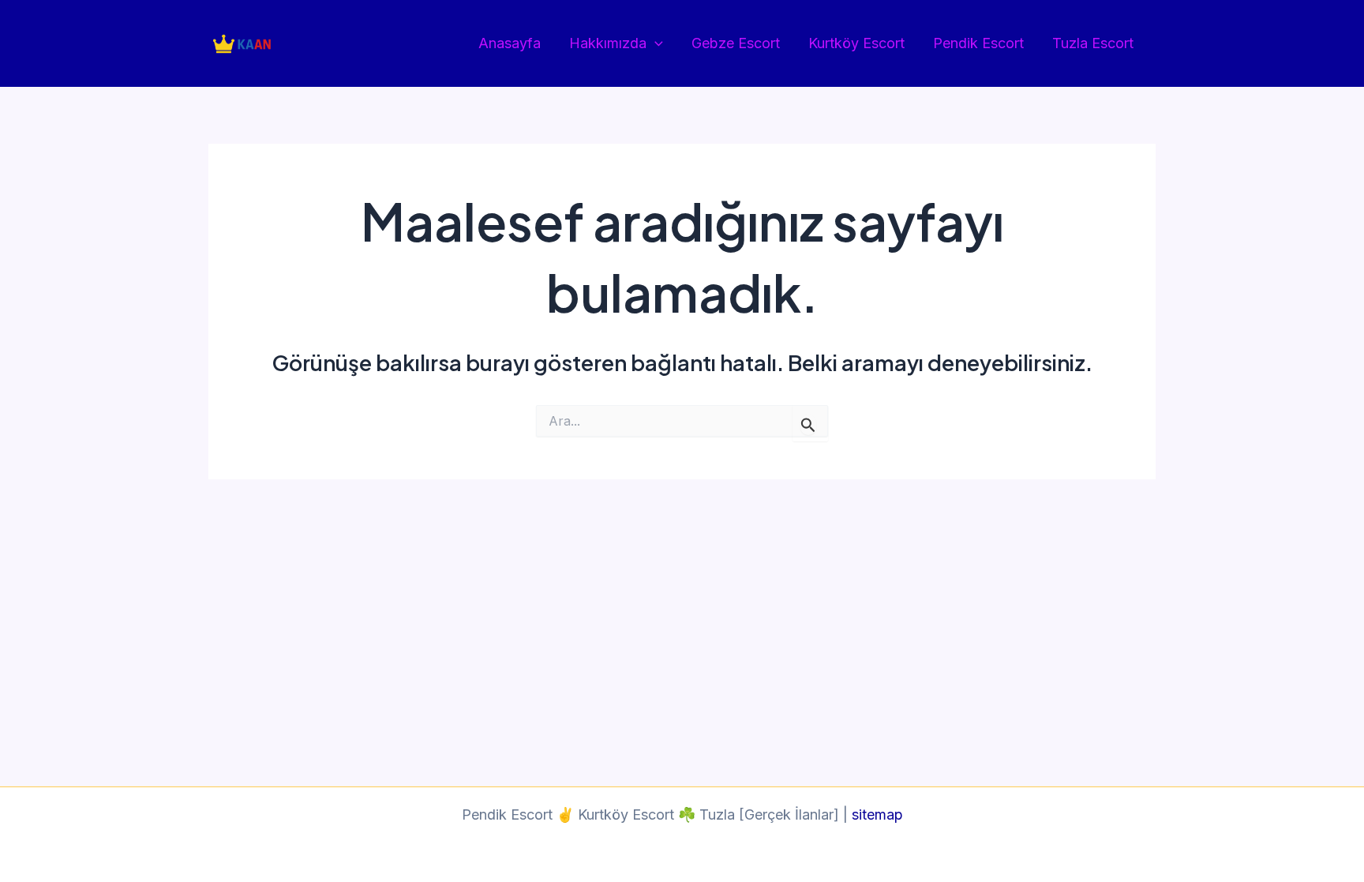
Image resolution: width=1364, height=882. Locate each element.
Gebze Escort (735, 43)
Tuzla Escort (1093, 43)
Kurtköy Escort (856, 43)
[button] (654, 43)
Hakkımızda (607, 43)
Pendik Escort (978, 43)
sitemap (877, 814)
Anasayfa (509, 43)
